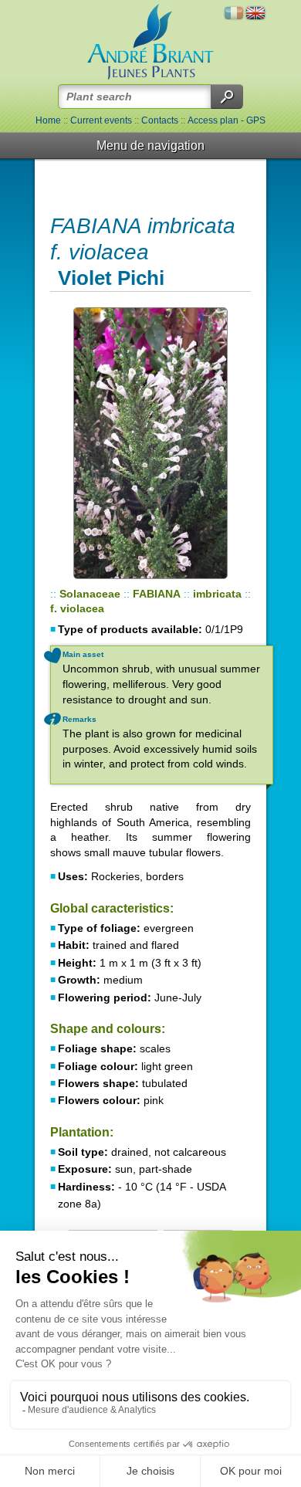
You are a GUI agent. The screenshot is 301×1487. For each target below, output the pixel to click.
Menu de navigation (150, 145)
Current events (101, 120)
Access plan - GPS (226, 120)
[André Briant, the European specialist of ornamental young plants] (150, 42)
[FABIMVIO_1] (150, 443)
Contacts (159, 120)
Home (48, 120)
